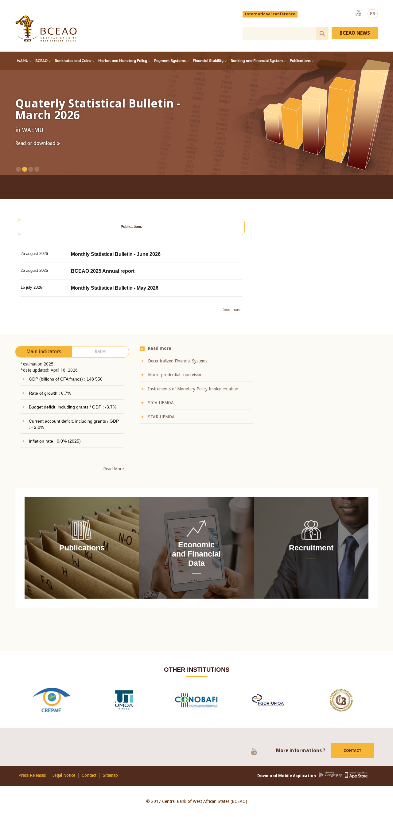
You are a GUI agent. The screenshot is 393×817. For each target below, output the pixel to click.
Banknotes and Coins (73, 60)
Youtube (358, 13)
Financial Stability (208, 60)
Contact (352, 758)
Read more (27, 155)
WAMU (22, 60)
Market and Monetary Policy (122, 60)
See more (231, 317)
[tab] (131, 235)
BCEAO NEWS (355, 33)
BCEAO (41, 60)
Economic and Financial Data (196, 561)
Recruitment (311, 555)
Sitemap (110, 783)
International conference (270, 14)
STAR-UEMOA (161, 424)
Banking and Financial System (257, 60)
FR (372, 13)
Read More (113, 476)
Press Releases (32, 783)
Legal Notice (63, 783)
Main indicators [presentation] (43, 359)
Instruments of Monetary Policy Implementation (193, 396)
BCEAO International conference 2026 (107, 109)
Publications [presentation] (131, 234)
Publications (300, 60)
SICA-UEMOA (161, 410)
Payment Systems (170, 60)
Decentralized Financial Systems (177, 368)
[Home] (46, 28)
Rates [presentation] (100, 359)
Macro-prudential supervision (175, 382)
